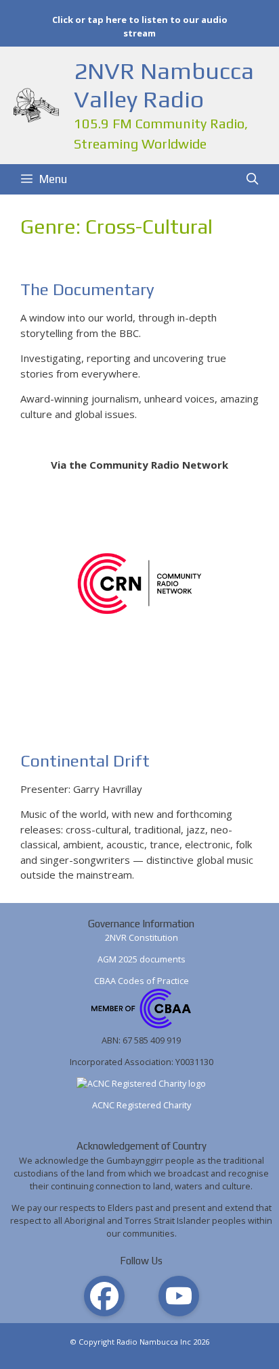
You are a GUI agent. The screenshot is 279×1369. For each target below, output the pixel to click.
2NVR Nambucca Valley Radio (164, 85)
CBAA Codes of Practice (141, 981)
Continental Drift (85, 761)
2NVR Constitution (141, 937)
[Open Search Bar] (252, 179)
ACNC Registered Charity (141, 1105)
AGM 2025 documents (142, 959)
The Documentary (87, 289)
